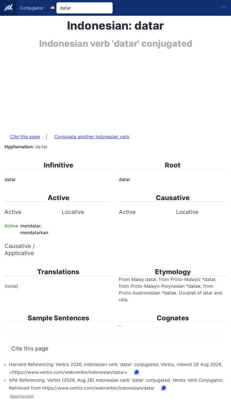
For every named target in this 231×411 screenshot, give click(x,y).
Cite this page (25, 136)
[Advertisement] (115, 88)
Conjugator (32, 8)
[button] (223, 8)
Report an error (22, 396)
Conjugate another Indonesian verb (91, 136)
